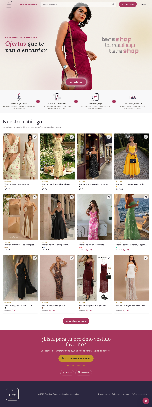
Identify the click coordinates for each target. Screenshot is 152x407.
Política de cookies (139, 394)
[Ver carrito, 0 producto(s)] (145, 401)
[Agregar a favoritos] (35, 137)
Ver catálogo (76, 82)
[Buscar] (113, 4)
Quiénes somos (104, 394)
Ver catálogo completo (76, 321)
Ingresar (143, 4)
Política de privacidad (120, 394)
